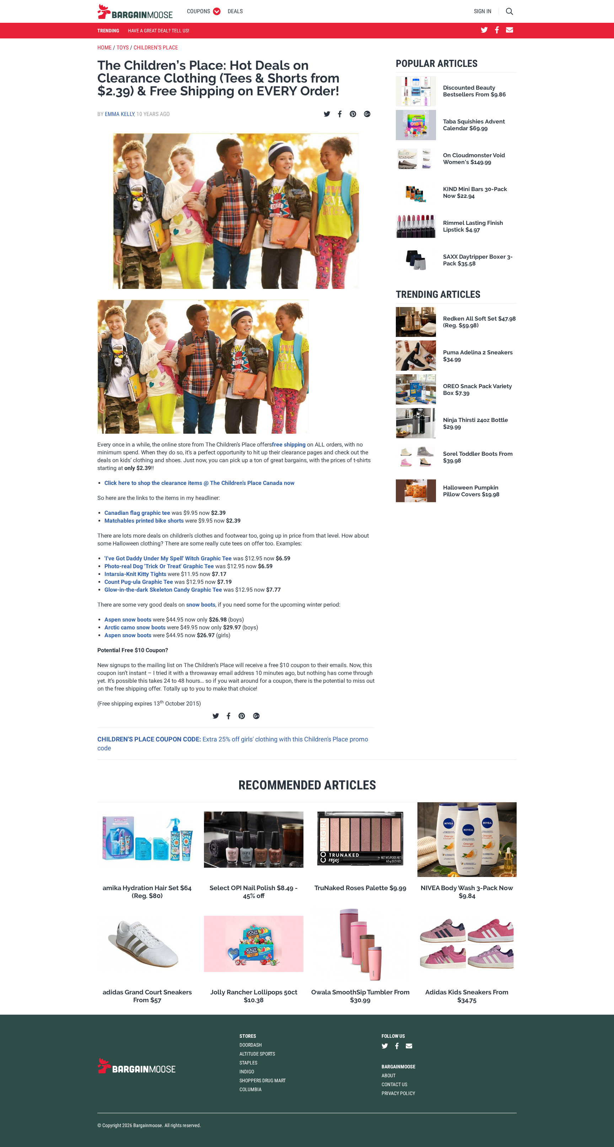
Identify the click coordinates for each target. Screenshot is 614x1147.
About (388, 1075)
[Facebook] (339, 114)
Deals (235, 11)
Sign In (482, 11)
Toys (123, 47)
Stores (247, 1036)
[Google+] (367, 114)
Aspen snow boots (127, 619)
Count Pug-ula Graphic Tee (138, 581)
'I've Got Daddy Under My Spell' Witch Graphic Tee (168, 558)
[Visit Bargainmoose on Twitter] (484, 30)
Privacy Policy (398, 1093)
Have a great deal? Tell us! (158, 30)
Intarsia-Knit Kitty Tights (135, 574)
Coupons (198, 11)
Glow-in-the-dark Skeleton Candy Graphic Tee (163, 589)
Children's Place (156, 47)
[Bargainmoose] (135, 11)
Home (104, 47)
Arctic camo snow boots (135, 627)
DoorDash (250, 1045)
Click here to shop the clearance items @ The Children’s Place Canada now (199, 483)
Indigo (246, 1071)
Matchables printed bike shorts (144, 520)
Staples (248, 1063)
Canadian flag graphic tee (137, 512)
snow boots (200, 604)
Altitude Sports (257, 1054)
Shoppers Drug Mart (262, 1080)
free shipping (289, 444)
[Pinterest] (353, 114)
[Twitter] (327, 114)
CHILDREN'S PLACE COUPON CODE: (150, 739)
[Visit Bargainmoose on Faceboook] (496, 30)
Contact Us (394, 1084)
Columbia (250, 1089)
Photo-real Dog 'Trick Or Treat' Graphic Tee (159, 566)
